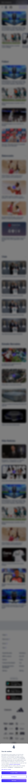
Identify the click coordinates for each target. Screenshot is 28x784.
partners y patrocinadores (14, 764)
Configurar (14, 776)
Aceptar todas (13, 772)
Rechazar (14, 780)
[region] (14, 764)
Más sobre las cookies (6, 769)
